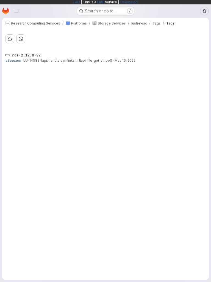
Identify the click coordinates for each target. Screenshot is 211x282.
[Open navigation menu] (15, 11)
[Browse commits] (20, 38)
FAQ (76, 2)
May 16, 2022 (125, 60)
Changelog (129, 2)
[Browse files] (9, 38)
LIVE (100, 2)
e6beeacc (13, 60)
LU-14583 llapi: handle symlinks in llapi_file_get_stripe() (67, 60)
